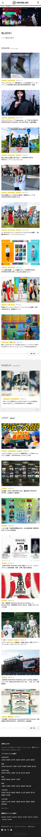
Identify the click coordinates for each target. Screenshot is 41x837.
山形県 (28, 760)
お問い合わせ (31, 826)
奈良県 (18, 786)
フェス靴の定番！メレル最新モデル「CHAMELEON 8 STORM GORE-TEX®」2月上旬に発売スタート (18, 271)
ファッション (11, 80)
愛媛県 (3, 795)
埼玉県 (19, 766)
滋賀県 (23, 786)
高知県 (8, 795)
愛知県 (8, 779)
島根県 (13, 792)
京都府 (8, 786)
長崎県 (33, 802)
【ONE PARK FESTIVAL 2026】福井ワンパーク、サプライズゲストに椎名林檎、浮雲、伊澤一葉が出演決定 (20, 566)
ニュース (4, 80)
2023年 (19, 817)
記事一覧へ (33, 353)
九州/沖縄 (4, 799)
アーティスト (5, 750)
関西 (2, 783)
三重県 (18, 779)
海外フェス (12, 342)
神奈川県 (9, 766)
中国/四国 (4, 790)
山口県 (23, 792)
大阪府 (3, 786)
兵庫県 (13, 786)
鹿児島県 (4, 804)
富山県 (23, 773)
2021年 (30, 817)
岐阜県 (13, 779)
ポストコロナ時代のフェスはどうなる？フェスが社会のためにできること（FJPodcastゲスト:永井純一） (20, 402)
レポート (18, 155)
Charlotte (24, 834)
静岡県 (3, 779)
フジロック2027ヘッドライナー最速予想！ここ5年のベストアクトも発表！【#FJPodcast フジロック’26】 (20, 454)
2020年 (35, 817)
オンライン (4, 808)
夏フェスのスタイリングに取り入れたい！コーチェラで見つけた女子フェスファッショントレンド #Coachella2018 (20, 345)
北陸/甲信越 (5, 770)
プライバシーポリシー (20, 826)
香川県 (33, 792)
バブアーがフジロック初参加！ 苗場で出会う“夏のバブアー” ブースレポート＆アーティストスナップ (20, 643)
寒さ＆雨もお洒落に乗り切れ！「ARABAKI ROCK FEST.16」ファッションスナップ (17, 158)
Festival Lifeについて (7, 826)
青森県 (8, 760)
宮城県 (18, 760)
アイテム (13, 750)
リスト (19, 750)
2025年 (9, 817)
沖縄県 (18, 802)
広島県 (3, 792)
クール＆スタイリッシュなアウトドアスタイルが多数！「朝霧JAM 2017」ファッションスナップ (20, 233)
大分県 (8, 802)
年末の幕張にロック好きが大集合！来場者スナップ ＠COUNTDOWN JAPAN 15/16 (18, 196)
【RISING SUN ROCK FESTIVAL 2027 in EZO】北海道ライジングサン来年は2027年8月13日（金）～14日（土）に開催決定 (20, 682)
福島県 (33, 760)
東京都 (3, 766)
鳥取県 (18, 792)
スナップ (4, 155)
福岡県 (28, 802)
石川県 (18, 773)
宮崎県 (13, 802)
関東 (2, 764)
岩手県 (13, 760)
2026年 (3, 817)
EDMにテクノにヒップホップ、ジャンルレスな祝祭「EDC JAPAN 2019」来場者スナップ (19, 308)
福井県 (28, 773)
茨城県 (24, 766)
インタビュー (6, 399)
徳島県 (28, 792)
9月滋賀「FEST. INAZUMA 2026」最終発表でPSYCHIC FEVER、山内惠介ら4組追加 (19, 492)
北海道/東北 (5, 757)
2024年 (14, 817)
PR (4, 640)
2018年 (9, 819)
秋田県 (23, 760)
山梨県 (13, 773)
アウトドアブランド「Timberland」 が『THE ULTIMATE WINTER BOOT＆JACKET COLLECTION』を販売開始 (19, 121)
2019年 (4, 819)
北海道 (3, 760)
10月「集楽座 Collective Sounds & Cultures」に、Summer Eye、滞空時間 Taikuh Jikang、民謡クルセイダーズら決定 (20, 605)
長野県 (8, 773)
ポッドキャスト (15, 399)
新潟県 (3, 773)
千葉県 (14, 766)
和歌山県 (28, 786)
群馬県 (29, 766)
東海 (2, 777)
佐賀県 (3, 802)
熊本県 (23, 802)
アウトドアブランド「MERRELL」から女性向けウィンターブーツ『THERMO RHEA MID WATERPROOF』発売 (20, 84)
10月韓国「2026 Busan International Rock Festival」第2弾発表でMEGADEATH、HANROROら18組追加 (20, 720)
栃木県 (34, 766)
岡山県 (8, 792)
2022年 (25, 817)
